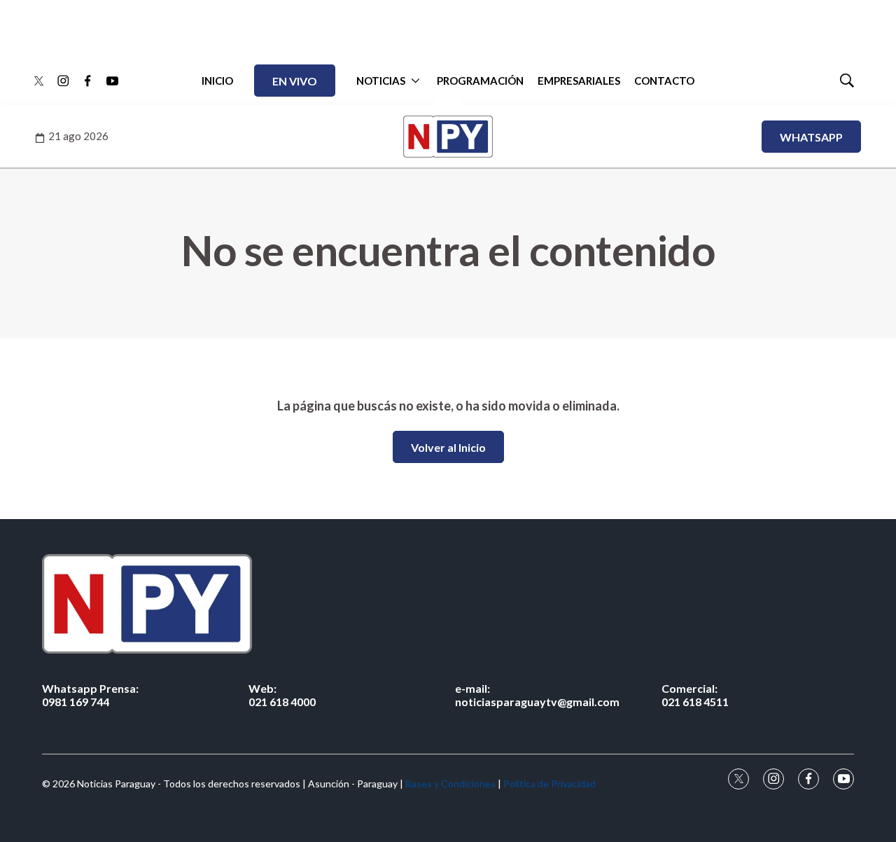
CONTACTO (664, 80)
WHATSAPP (811, 137)
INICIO (217, 80)
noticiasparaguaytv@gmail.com (537, 695)
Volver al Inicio (448, 447)
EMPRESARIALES (579, 80)
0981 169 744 (90, 695)
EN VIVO (294, 81)
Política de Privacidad (549, 783)
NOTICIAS (380, 80)
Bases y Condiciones (450, 783)
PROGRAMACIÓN (480, 80)
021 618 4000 (282, 695)
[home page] (448, 603)
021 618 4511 (695, 695)
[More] (415, 80)
